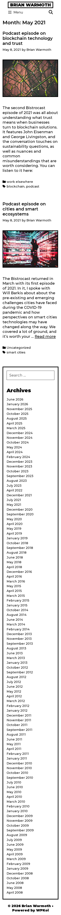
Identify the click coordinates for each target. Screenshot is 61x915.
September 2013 (20, 644)
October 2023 (17, 471)
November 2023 (19, 466)
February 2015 (18, 600)
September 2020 (20, 514)
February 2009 (18, 864)
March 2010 (16, 802)
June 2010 (15, 787)
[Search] (50, 12)
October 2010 (17, 773)
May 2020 (14, 519)
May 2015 (14, 586)
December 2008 (20, 873)
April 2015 (14, 591)
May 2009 (14, 849)
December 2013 (19, 634)
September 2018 (20, 548)
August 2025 (17, 418)
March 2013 (16, 658)
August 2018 (16, 552)
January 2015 (17, 605)
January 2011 (17, 758)
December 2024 (20, 433)
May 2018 (14, 562)
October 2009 (18, 825)
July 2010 (14, 782)
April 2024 (15, 452)
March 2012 (16, 701)
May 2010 (14, 792)
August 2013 (16, 648)
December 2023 (19, 462)
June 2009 (15, 845)
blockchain (16, 186)
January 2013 (17, 663)
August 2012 (16, 677)
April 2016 (14, 576)
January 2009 (17, 868)
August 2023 (17, 481)
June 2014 (15, 620)
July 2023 (14, 486)
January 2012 (17, 710)
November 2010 (19, 768)
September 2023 (20, 476)
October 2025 (17, 414)
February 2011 (18, 754)
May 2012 (14, 691)
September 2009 (20, 830)
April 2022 (14, 490)
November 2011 (19, 720)
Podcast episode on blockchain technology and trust (28, 38)
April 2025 (14, 423)
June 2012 (15, 687)
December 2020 (20, 509)
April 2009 (15, 854)
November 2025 (19, 409)
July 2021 (14, 500)
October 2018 (17, 543)
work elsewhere (20, 182)
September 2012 (20, 672)
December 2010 (19, 763)
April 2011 (14, 749)
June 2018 (15, 557)
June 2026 (15, 399)
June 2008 (15, 883)
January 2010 (17, 811)
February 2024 (18, 457)
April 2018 (14, 567)
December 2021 (19, 495)
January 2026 (17, 404)
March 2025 (16, 428)
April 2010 (14, 797)
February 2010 (18, 806)
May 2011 (14, 744)
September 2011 (19, 730)
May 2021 (14, 505)
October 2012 (17, 667)
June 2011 (14, 739)
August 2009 (17, 835)
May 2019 (14, 529)
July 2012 (14, 682)
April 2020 (15, 524)
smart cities (16, 352)
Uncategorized (19, 348)
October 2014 (17, 610)
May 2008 (14, 888)
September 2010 (20, 778)
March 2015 (16, 596)
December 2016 (19, 572)
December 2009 (20, 816)
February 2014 (18, 629)
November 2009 (20, 821)
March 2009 (16, 859)
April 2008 (15, 892)
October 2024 (18, 442)
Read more (45, 336)
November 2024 (20, 438)
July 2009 (14, 840)
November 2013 (19, 639)
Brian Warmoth (30, 4)
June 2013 (15, 653)
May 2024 (14, 447)
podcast (32, 186)
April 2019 (14, 533)
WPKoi (42, 910)
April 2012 (14, 696)
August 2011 (16, 734)
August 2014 (17, 615)
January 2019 (17, 538)
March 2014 (16, 624)
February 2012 (18, 706)
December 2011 (19, 715)
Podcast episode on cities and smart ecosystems (24, 209)
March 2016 (16, 581)
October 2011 (17, 725)
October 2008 (18, 878)
